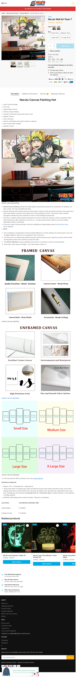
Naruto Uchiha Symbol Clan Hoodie (24, 670)
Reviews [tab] (43, 94)
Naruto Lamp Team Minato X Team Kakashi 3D (45, 556)
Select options (16, 562)
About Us (4, 603)
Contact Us (5, 628)
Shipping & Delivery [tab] (58, 94)
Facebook (4, 640)
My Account (5, 623)
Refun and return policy (9, 614)
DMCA (3, 616)
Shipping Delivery (7, 606)
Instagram (4, 643)
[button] (42, 18)
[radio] (54, 28)
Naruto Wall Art (24, 13)
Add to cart (65, 46)
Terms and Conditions (8, 631)
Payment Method (7, 611)
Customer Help (6, 626)
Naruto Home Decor (13, 13)
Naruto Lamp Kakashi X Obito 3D (14, 555)
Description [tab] (15, 94)
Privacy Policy (6, 608)
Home (3, 13)
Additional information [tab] (30, 94)
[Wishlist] (27, 525)
